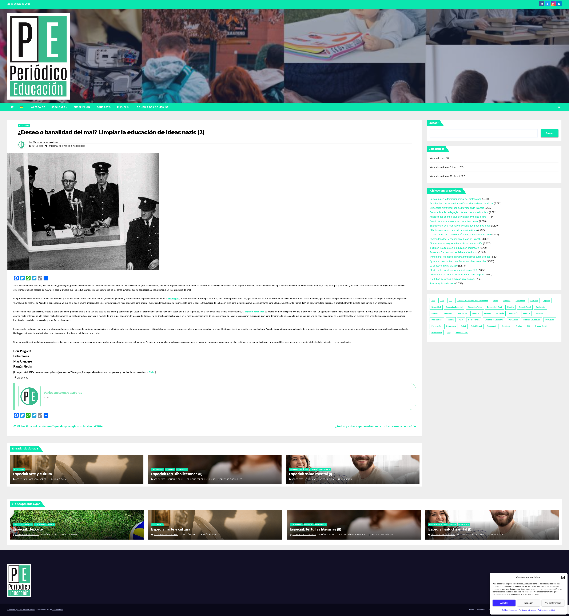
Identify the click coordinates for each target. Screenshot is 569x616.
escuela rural (525, 307)
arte (442, 301)
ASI (450, 301)
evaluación (540, 307)
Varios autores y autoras (45, 142)
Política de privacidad (527, 610)
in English (123, 107)
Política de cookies (509, 610)
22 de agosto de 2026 (166, 535)
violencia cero (462, 333)
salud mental (476, 326)
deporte (546, 301)
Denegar (528, 603)
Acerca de (38, 107)
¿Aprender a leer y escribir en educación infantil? (455, 239)
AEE (433, 301)
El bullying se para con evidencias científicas (453, 230)
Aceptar (504, 603)
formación (462, 313)
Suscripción (82, 107)
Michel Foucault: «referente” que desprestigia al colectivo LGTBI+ (59, 426)
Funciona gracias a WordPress (20, 610)
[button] (563, 577)
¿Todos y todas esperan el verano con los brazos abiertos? (374, 426)
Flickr (151, 372)
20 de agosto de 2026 (443, 535)
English (510, 307)
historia (475, 313)
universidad (436, 333)
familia (314, 469)
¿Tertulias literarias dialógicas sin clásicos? (452, 279)
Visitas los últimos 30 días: (444, 176)
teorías (519, 326)
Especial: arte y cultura (32, 474)
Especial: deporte (28, 529)
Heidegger (173, 299)
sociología (506, 326)
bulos (495, 301)
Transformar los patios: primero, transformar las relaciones (460, 257)
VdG (448, 333)
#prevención (65, 146)
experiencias (157, 469)
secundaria (492, 326)
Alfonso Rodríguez (231, 479)
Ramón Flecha (59, 479)
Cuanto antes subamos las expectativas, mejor (454, 221)
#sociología (79, 146)
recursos (170, 469)
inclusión (500, 313)
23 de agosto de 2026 (27, 535)
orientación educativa (494, 320)
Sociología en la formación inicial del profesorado (455, 199)
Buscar (434, 123)
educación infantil (494, 307)
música (451, 320)
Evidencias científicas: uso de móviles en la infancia (457, 208)
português (549, 320)
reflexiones (24, 125)
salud (463, 326)
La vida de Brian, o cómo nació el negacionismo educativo (460, 234)
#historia (53, 146)
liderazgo (539, 313)
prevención (436, 326)
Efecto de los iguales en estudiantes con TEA (453, 270)
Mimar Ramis (345, 479)
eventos (434, 313)
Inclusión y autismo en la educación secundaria (454, 248)
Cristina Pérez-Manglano (201, 479)
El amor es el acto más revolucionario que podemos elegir (460, 225)
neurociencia (474, 320)
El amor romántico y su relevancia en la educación (456, 243)
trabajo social (541, 326)
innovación (513, 313)
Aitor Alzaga (326, 479)
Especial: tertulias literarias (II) (176, 474)
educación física (475, 307)
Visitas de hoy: (438, 158)
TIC (528, 326)
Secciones (58, 107)
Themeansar (57, 610)
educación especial (454, 307)
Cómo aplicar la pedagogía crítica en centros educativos (459, 212)
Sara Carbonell (71, 535)
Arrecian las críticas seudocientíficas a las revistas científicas (461, 203)
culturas (534, 301)
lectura (526, 313)
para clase (513, 320)
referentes (451, 326)
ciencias (506, 301)
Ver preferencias (553, 603)
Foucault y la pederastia (442, 283)
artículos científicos (299, 469)
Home (471, 610)
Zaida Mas (311, 479)
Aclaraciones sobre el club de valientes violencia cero (458, 217)
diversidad (436, 307)
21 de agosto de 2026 (304, 535)
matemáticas (436, 320)
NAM (461, 320)
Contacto (103, 107)
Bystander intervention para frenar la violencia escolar (458, 261)
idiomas (487, 313)
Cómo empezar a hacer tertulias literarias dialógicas (457, 274)
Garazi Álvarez (37, 479)
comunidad (520, 301)
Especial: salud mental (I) (310, 474)
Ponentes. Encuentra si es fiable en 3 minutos (454, 252)
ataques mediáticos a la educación (472, 301)
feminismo (448, 313)
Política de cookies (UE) (153, 107)
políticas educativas (531, 320)
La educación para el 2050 (444, 265)
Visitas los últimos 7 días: (444, 167)
